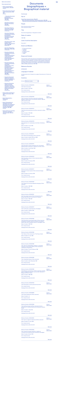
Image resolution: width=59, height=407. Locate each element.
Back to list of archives (6, 1)
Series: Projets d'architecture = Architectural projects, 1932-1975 (9, 93)
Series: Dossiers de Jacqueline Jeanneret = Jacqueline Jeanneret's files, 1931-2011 (9, 111)
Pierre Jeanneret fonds (6, 4)
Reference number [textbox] (29, 81)
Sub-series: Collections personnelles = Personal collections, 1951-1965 (9, 29)
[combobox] (32, 81)
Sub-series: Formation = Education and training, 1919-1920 (9, 23)
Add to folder (49, 86)
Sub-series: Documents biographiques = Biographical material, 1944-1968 (36, 21)
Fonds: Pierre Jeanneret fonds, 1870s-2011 (29, 19)
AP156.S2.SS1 (24, 69)
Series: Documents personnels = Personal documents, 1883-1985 (9, 12)
